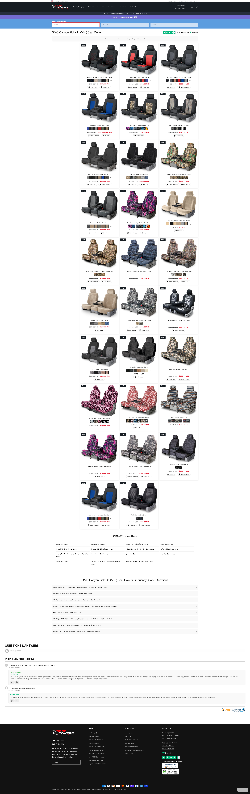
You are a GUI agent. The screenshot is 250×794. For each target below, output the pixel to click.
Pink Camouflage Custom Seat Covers (99, 466)
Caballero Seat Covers (98, 544)
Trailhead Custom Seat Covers (179, 464)
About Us (128, 736)
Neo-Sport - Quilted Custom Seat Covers (179, 77)
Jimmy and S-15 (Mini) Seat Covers (102, 549)
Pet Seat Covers (94, 743)
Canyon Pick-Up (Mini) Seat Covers (136, 544)
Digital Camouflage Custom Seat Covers (139, 320)
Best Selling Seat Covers (96, 750)
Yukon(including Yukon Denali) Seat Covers (139, 561)
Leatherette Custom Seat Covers (139, 77)
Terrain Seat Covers (62, 561)
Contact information (120, 789)
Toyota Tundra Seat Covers (97, 764)
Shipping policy (107, 789)
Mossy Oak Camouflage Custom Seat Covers (99, 271)
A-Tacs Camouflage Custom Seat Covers (139, 271)
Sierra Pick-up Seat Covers (99, 554)
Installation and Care (131, 740)
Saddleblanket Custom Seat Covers (179, 125)
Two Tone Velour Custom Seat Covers (179, 220)
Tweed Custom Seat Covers (99, 369)
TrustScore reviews (172, 761)
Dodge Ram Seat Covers (96, 760)
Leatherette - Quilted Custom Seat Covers (99, 77)
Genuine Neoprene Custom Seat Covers (99, 515)
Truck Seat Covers (94, 733)
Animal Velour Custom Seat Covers (99, 418)
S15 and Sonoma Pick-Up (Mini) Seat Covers (139, 549)
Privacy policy (86, 789)
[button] (188, 6)
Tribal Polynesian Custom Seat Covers (179, 320)
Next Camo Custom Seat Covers (178, 369)
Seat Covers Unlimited (63, 789)
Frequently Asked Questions (134, 750)
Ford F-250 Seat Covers (96, 757)
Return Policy (129, 743)
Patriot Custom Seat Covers (139, 515)
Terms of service (96, 789)
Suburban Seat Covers (167, 554)
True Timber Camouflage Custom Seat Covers (178, 271)
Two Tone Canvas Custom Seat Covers (99, 174)
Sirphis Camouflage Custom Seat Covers (139, 223)
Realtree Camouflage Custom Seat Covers (179, 174)
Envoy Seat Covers (166, 544)
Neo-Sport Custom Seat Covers (99, 125)
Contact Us (129, 733)
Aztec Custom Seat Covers (179, 418)
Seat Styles (129, 753)
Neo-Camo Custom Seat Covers (139, 125)
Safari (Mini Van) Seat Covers (169, 549)
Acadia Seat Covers (62, 544)
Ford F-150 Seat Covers (96, 753)
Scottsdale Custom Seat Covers (139, 174)
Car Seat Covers (94, 736)
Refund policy (76, 789)
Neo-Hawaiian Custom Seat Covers (139, 418)
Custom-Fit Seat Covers (96, 747)
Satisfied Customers (131, 747)
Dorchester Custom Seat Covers (99, 223)
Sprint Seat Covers (131, 554)
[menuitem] (79, 7)
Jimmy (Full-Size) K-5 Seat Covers (66, 549)
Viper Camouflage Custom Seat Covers (139, 466)
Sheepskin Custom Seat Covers (139, 367)
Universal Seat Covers (96, 740)
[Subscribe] (78, 762)
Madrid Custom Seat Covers (99, 320)
